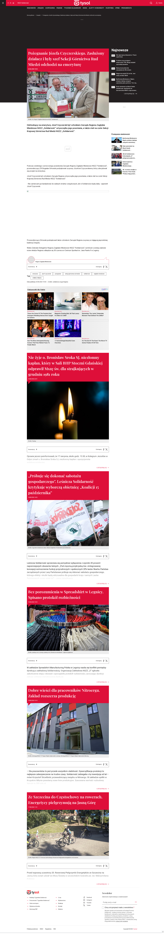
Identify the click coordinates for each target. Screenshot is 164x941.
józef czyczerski (46, 274)
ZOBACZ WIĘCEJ (37, 278)
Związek (40, 8)
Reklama (60, 909)
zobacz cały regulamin (122, 921)
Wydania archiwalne (35, 906)
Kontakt (60, 906)
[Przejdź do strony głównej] (80, 3)
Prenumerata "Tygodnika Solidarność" (40, 900)
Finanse (59, 8)
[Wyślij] (135, 902)
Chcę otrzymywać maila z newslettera (119, 907)
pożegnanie (58, 274)
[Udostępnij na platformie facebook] (104, 267)
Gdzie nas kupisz (34, 903)
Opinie (117, 8)
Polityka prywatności (32, 929)
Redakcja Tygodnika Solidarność (38, 898)
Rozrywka (110, 8)
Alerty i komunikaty (96, 8)
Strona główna (30, 15)
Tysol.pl (135, 929)
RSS (55, 929)
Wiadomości (31, 8)
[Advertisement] (82, 33)
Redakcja (60, 903)
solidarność (87, 274)
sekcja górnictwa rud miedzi (72, 274)
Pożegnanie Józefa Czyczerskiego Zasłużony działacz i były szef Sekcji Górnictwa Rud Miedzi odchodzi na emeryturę (72, 15)
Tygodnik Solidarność (72, 8)
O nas (59, 898)
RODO (41, 929)
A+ (10, 3)
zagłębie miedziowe (99, 274)
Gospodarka (50, 8)
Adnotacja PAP (33, 909)
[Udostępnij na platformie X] (106, 267)
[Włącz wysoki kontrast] (13, 3)
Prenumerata (126, 8)
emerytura (35, 274)
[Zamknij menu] (3, 3)
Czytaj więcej (129, 94)
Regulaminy (48, 929)
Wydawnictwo (62, 900)
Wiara (85, 8)
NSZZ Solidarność (23, 3)
